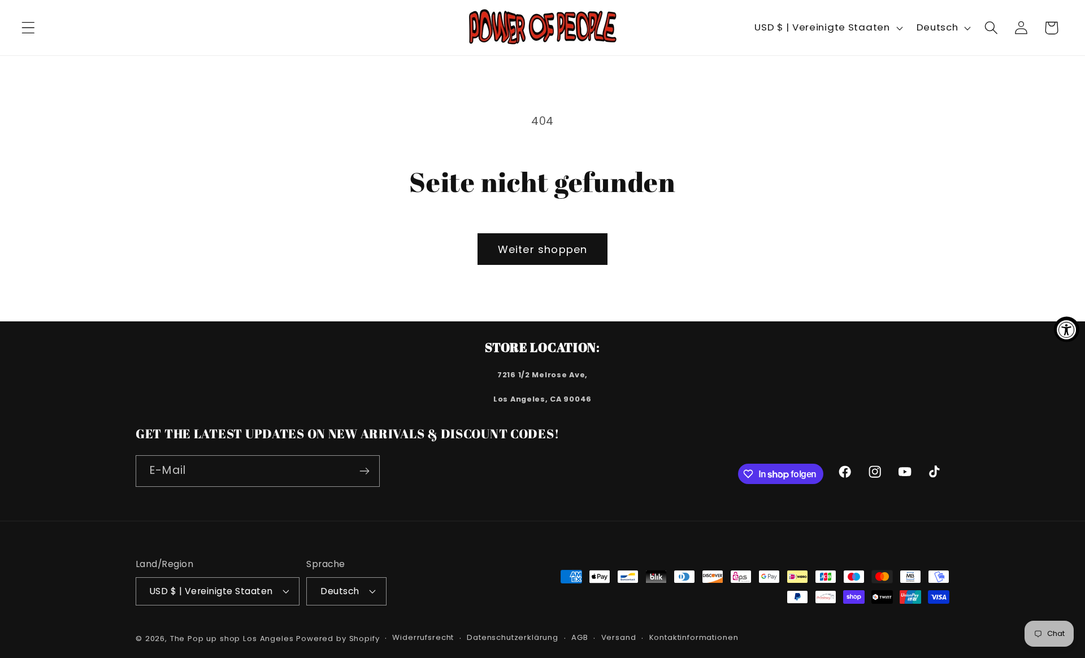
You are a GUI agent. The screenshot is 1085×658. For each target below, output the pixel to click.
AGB (579, 637)
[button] (29, 28)
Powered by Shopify (337, 638)
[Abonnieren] (364, 471)
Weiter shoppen (543, 249)
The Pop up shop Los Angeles (232, 638)
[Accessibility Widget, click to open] (1066, 329)
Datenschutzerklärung (512, 637)
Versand (618, 637)
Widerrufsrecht (423, 637)
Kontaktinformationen (694, 637)
